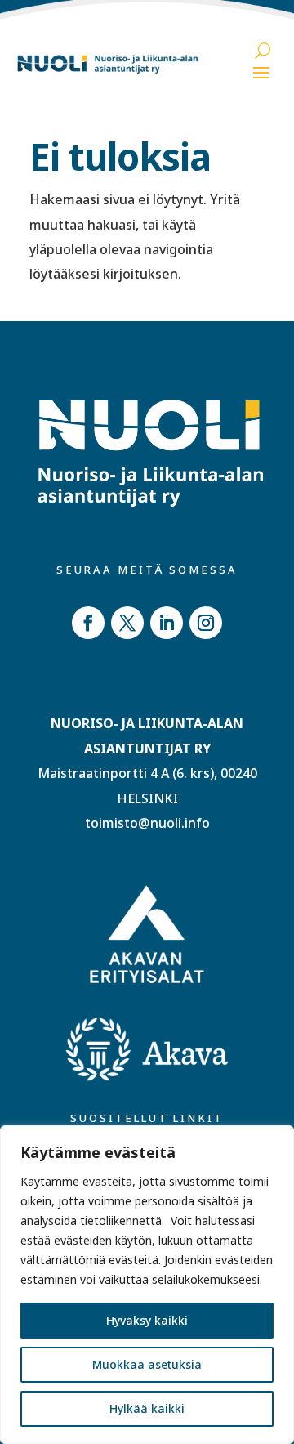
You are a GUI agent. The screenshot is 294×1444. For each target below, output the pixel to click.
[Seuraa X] (127, 622)
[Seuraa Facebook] (88, 622)
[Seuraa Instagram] (205, 622)
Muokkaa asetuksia (147, 1364)
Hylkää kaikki (147, 1408)
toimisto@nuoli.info (147, 823)
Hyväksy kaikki (147, 1320)
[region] (147, 1284)
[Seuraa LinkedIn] (166, 622)
